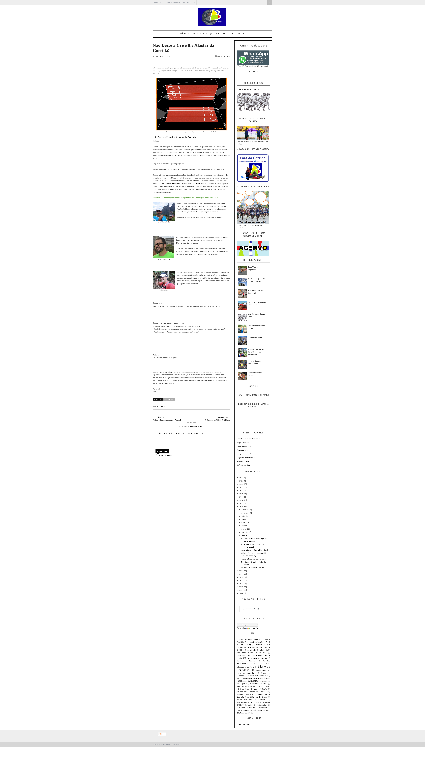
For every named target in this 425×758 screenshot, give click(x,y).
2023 (241, 484)
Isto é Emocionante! (234, 33)
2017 (241, 503)
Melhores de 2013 (259, 684)
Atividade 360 (242, 450)
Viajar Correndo (243, 442)
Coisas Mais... (262, 653)
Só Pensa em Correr (244, 465)
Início (183, 33)
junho (243, 519)
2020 (241, 494)
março (244, 529)
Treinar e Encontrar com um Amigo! (254, 559)
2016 (241, 506)
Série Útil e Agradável (246, 705)
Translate (254, 628)
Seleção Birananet (263, 702)
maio (243, 522)
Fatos (264, 670)
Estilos (195, 33)
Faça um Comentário (223, 56)
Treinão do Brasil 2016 (245, 710)
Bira (251, 653)
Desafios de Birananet (246, 661)
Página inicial (191, 423)
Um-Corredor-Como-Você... (248, 89)
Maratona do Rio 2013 (248, 681)
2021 (241, 490)
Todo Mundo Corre (244, 446)
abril (243, 526)
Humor (239, 678)
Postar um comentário (164, 455)
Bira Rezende (159, 56)
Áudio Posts (263, 650)
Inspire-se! (248, 678)
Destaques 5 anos (257, 663)
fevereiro (245, 532)
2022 (241, 487)
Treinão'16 (247, 713)
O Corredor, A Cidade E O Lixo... (253, 568)
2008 (241, 593)
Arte (249, 647)
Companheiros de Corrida (246, 454)
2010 (241, 587)
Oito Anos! (259, 686)
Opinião (264, 689)
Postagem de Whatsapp (246, 694)
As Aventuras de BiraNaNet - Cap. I (254, 550)
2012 (241, 580)
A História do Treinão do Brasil (258, 642)
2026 (241, 478)
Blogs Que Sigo (211, 33)
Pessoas (240, 692)
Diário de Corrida (169, 399)
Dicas (257, 670)
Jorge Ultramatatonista (246, 457)
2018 (241, 500)
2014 (241, 574)
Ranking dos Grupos (260, 697)
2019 (241, 497)
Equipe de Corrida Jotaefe (188, 181)
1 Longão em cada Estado (247, 639)
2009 (241, 590)
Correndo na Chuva (244, 655)
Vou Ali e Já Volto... (244, 461)
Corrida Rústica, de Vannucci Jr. (248, 439)
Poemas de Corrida (257, 692)
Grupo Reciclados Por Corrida (174, 183)
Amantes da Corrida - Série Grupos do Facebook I (256, 351)
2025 (241, 481)
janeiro (244, 535)
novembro (245, 513)
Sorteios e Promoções (258, 708)
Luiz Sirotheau (200, 183)
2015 (241, 571)
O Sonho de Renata (256, 337)
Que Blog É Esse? (243, 724)
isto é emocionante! (262, 678)
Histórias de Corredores (256, 676)
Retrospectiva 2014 (244, 702)
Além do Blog (245, 645)
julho (243, 516)
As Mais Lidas (251, 650)
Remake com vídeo (244, 700)
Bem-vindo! (241, 653)
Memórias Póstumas (244, 686)
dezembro (245, 510)
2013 (241, 577)
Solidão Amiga (261, 705)
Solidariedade (241, 708)
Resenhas (262, 699)
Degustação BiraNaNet (257, 658)
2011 (241, 583)
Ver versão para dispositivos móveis (191, 426)
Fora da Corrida (245, 673)
